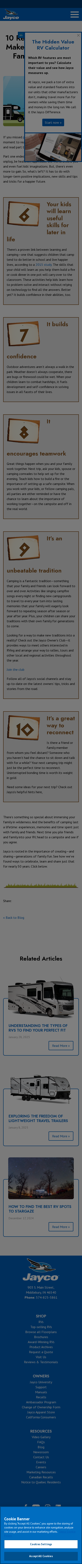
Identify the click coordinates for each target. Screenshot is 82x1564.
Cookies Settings (41, 1544)
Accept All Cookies (41, 1556)
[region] (41, 1535)
